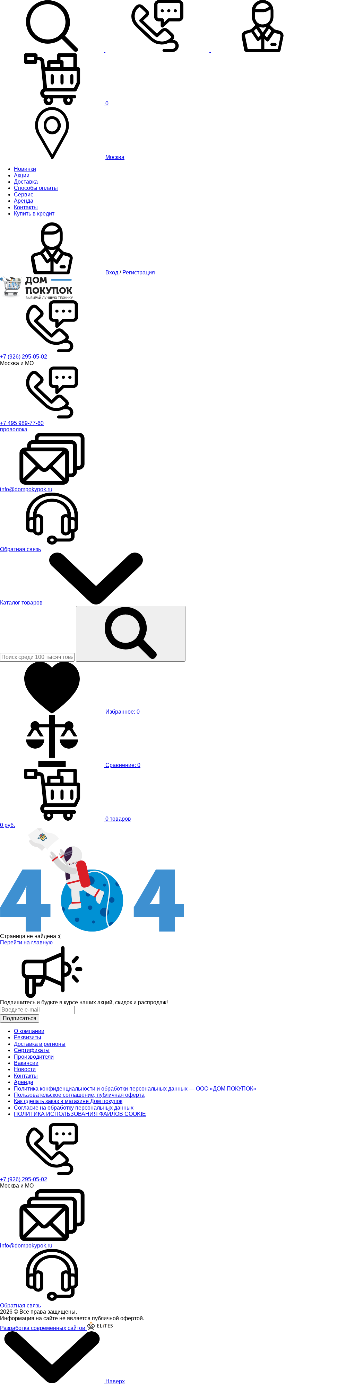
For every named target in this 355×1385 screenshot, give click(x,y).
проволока (13, 429)
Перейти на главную (26, 942)
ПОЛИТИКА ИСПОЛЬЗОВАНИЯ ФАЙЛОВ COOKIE (80, 1114)
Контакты (26, 207)
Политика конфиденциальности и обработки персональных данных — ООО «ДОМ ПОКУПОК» (135, 1089)
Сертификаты (32, 1050)
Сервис (23, 194)
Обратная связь (20, 549)
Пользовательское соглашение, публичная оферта (79, 1095)
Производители (34, 1057)
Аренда (23, 201)
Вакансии (26, 1063)
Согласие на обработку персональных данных (73, 1108)
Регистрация (138, 272)
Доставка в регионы (40, 1044)
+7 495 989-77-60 (22, 423)
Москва (114, 157)
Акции (21, 175)
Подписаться (19, 1018)
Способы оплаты (36, 188)
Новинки (25, 169)
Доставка (26, 182)
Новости (25, 1069)
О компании (29, 1031)
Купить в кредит (34, 214)
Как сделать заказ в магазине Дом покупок (68, 1101)
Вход (111, 272)
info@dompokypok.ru (26, 489)
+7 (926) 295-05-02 (23, 357)
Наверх (114, 1381)
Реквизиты (27, 1037)
